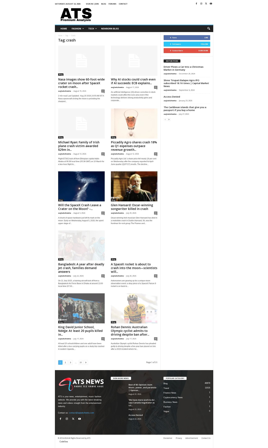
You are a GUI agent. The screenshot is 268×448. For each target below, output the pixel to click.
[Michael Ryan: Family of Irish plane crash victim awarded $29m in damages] (81, 124)
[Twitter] (206, 4)
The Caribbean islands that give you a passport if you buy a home (185, 109)
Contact (123, 4)
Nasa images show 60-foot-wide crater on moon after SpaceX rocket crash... (81, 83)
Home (63, 28)
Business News (170, 402)
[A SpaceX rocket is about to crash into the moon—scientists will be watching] (134, 246)
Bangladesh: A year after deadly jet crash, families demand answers (81, 268)
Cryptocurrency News (173, 397)
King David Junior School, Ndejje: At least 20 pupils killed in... (80, 331)
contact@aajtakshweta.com (81, 413)
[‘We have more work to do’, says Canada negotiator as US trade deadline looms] (118, 404)
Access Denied (172, 96)
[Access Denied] (118, 419)
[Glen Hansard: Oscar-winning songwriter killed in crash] (134, 186)
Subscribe (203, 50)
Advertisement (191, 438)
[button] (208, 28)
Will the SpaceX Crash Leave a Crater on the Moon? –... (79, 207)
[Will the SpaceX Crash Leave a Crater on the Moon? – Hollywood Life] (81, 186)
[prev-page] (165, 119)
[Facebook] (196, 4)
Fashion (76, 28)
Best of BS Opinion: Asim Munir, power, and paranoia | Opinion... (142, 387)
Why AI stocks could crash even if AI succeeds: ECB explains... (133, 81)
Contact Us (205, 438)
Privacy (179, 438)
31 (81, 362)
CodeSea (64, 441)
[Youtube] (211, 4)
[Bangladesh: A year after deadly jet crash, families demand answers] (81, 246)
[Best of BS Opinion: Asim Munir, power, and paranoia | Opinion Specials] (118, 389)
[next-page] (168, 119)
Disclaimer (167, 438)
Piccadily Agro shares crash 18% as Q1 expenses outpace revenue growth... (134, 146)
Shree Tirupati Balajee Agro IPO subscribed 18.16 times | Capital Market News (186, 83)
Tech (91, 28)
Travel (166, 388)
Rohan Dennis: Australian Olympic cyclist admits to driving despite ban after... (130, 331)
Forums (112, 4)
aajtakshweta (64, 91)
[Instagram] (201, 4)
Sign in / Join (92, 4)
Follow (204, 44)
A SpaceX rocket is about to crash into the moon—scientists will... (134, 268)
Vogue (166, 411)
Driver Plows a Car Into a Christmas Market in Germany (183, 68)
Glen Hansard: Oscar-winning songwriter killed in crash (132, 207)
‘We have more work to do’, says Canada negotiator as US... (142, 402)
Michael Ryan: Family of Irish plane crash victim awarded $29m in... (78, 146)
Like (206, 37)
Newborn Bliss (110, 28)
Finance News (169, 393)
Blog (103, 4)
